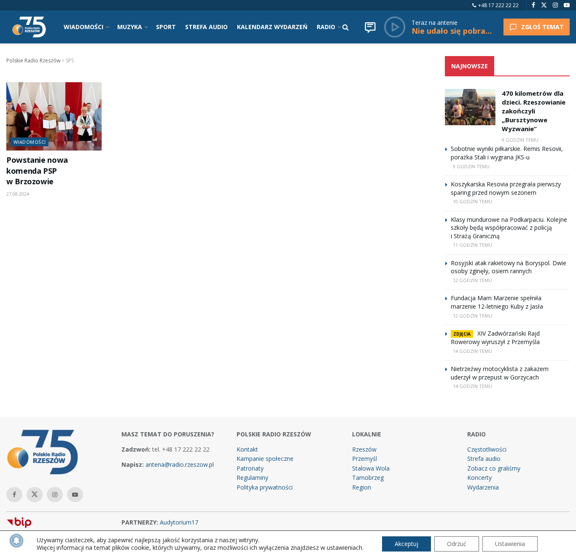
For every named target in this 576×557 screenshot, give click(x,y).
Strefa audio (484, 459)
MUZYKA (129, 27)
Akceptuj (406, 544)
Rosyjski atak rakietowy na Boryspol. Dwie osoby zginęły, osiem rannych (508, 267)
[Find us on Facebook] (533, 5)
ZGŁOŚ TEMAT (542, 27)
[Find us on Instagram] (555, 5)
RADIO (326, 27)
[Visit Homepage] (29, 27)
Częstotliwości (486, 449)
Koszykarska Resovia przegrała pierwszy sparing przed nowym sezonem (506, 188)
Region (361, 487)
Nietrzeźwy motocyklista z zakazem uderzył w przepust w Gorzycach (500, 373)
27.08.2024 (17, 194)
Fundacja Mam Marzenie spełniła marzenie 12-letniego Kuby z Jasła (497, 302)
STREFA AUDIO (206, 27)
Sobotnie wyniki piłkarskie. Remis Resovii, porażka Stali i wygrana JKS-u (507, 153)
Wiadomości (29, 142)
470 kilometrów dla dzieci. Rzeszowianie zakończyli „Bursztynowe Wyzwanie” (533, 111)
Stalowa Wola (371, 468)
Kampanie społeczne (265, 459)
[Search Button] (345, 27)
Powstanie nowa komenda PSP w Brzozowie (37, 170)
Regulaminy (252, 478)
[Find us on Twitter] (544, 5)
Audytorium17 (179, 522)
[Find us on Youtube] (567, 5)
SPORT (166, 27)
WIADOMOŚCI (83, 27)
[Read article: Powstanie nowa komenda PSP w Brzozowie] (54, 116)
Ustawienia (510, 544)
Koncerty (479, 478)
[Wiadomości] (370, 27)
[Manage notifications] (16, 540)
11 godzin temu (472, 245)
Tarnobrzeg (368, 478)
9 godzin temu (520, 140)
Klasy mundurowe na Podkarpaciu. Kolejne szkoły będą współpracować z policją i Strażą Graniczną (509, 227)
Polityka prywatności (265, 487)
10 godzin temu (472, 201)
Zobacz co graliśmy (493, 468)
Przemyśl (364, 459)
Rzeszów (364, 449)
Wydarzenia (483, 487)
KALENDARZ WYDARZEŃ (272, 27)
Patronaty (250, 468)
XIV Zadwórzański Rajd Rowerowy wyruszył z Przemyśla (495, 337)
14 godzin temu (472, 351)
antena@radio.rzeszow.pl (179, 464)
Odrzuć (456, 544)
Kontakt (247, 449)
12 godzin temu (472, 280)
